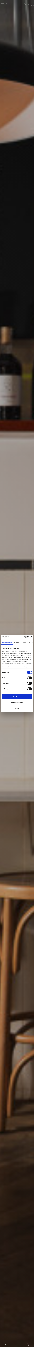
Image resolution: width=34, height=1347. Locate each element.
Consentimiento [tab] (7, 642)
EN (6, 0)
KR (6, 4)
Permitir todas (17, 697)
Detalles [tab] (16, 642)
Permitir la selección (17, 702)
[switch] (29, 677)
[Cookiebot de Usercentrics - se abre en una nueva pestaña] (24, 637)
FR (6, 2)
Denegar (17, 708)
